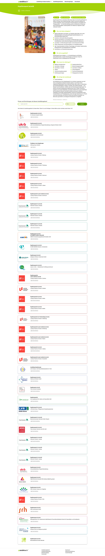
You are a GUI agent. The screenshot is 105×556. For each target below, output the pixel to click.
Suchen (82, 104)
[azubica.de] (23, 2)
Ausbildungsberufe (46, 550)
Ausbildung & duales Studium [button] (43, 1)
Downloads (77, 1)
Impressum (67, 550)
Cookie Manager (68, 552)
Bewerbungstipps (69, 1)
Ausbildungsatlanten (58, 1)
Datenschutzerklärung (70, 551)
